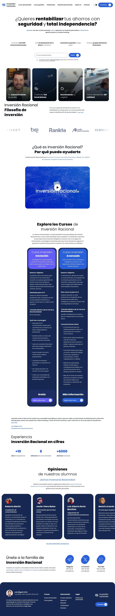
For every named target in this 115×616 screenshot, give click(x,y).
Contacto (100, 604)
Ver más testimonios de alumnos (57, 544)
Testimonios (51, 5)
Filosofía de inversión (65, 5)
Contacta (103, 5)
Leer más (80, 112)
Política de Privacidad (55, 59)
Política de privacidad (79, 598)
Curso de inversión (24, 5)
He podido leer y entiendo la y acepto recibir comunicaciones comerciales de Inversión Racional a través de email (58, 60)
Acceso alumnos (66, 598)
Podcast (87, 5)
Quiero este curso (39, 400)
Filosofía (63, 603)
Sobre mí (78, 5)
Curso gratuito (39, 5)
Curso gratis (48, 600)
